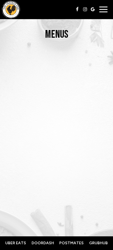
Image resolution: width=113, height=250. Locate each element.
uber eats (15, 243)
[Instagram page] (85, 9)
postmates (71, 243)
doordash (43, 243)
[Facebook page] (77, 9)
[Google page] (93, 9)
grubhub (98, 243)
